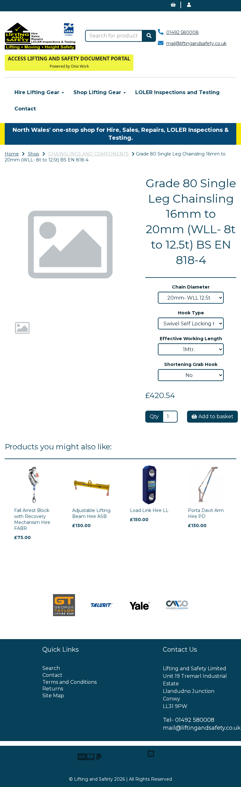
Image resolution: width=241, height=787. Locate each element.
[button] (18, 277)
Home (12, 154)
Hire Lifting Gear (37, 92)
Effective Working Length (191, 338)
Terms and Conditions (69, 682)
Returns (52, 689)
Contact (25, 109)
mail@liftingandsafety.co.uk (196, 43)
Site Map (53, 696)
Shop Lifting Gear (98, 92)
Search (51, 668)
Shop (33, 154)
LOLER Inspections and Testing (177, 92)
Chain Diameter (191, 287)
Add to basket (215, 416)
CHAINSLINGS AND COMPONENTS (88, 154)
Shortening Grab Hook (190, 364)
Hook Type (191, 313)
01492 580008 (182, 32)
